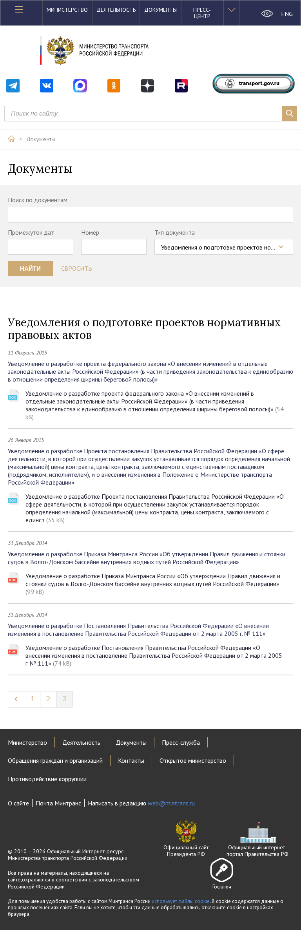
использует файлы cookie (181, 901)
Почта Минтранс (58, 803)
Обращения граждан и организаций (55, 760)
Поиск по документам (37, 199)
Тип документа (174, 232)
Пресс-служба (181, 742)
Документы (160, 9)
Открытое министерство (193, 760)
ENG (287, 13)
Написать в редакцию (141, 803)
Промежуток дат (31, 232)
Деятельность (116, 9)
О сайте (18, 803)
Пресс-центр (202, 13)
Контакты (131, 760)
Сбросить (76, 268)
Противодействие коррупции (47, 779)
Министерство (67, 9)
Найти (30, 268)
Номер (90, 232)
